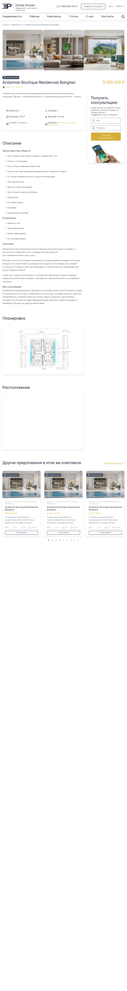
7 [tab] (23, 497)
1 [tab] (8, 497)
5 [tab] (18, 497)
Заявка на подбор (93, 6)
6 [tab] (20, 497)
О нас (90, 16)
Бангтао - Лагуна (14, 87)
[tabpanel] (22, 503)
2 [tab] (10, 497)
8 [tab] (25, 497)
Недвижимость (12, 16)
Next (123, 47)
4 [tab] (15, 497)
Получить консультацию (106, 136)
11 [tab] (33, 497)
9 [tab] (28, 497)
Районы (34, 16)
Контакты (107, 16)
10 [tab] (30, 497)
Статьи (73, 16)
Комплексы (54, 16)
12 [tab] (35, 497)
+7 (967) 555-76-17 (68, 6)
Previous (3, 47)
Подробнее (21, 533)
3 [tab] (13, 497)
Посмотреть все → (114, 463)
